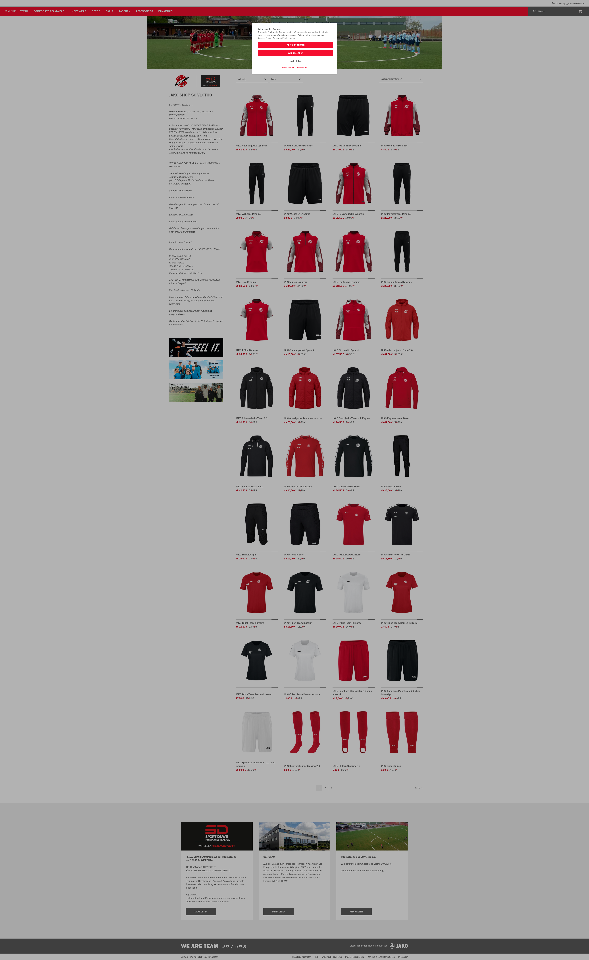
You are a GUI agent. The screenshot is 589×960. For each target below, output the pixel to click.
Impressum (302, 67)
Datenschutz (288, 67)
